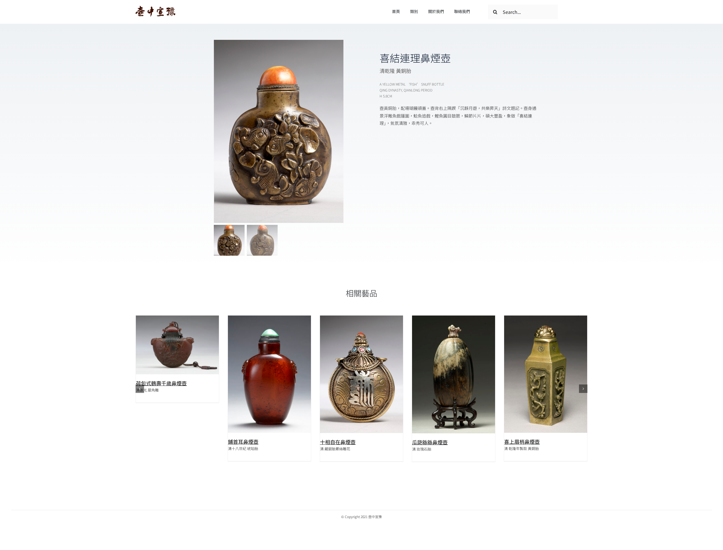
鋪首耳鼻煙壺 (243, 441)
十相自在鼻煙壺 (338, 441)
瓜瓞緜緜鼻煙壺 (430, 442)
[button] (140, 388)
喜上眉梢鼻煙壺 (522, 441)
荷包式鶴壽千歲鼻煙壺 (161, 383)
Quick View (177, 346)
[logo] (155, 8)
